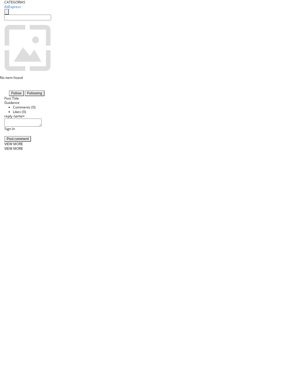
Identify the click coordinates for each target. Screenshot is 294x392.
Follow (16, 93)
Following (34, 93)
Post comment (18, 139)
